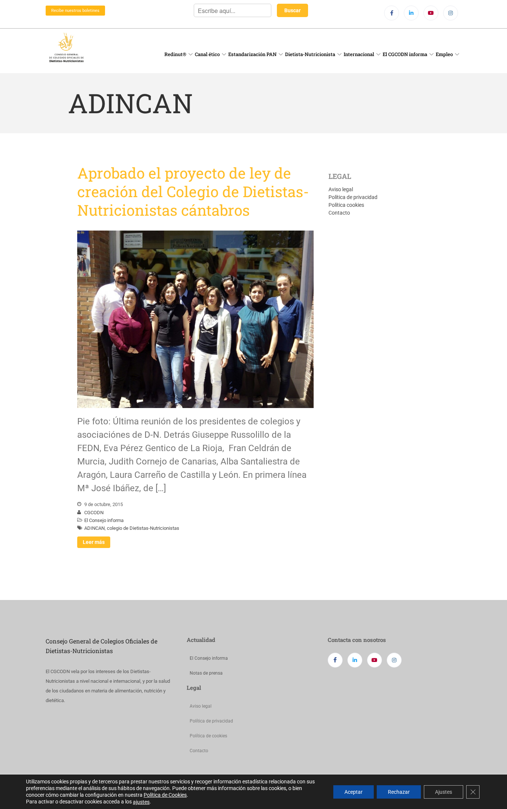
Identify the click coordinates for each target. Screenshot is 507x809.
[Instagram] (450, 13)
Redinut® (175, 54)
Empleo (444, 54)
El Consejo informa (104, 520)
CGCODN (94, 512)
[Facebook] (391, 13)
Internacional (359, 54)
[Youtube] (430, 13)
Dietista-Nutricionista (310, 54)
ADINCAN (94, 528)
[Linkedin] (411, 13)
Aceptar (353, 792)
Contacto (339, 213)
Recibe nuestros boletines (75, 10)
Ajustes (443, 792)
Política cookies (346, 205)
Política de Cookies (165, 795)
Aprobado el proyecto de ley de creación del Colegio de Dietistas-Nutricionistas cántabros (193, 191)
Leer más (94, 542)
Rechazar (399, 792)
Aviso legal (340, 189)
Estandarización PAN (252, 54)
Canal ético (207, 54)
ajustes (141, 802)
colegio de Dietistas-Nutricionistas (143, 528)
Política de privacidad (352, 197)
